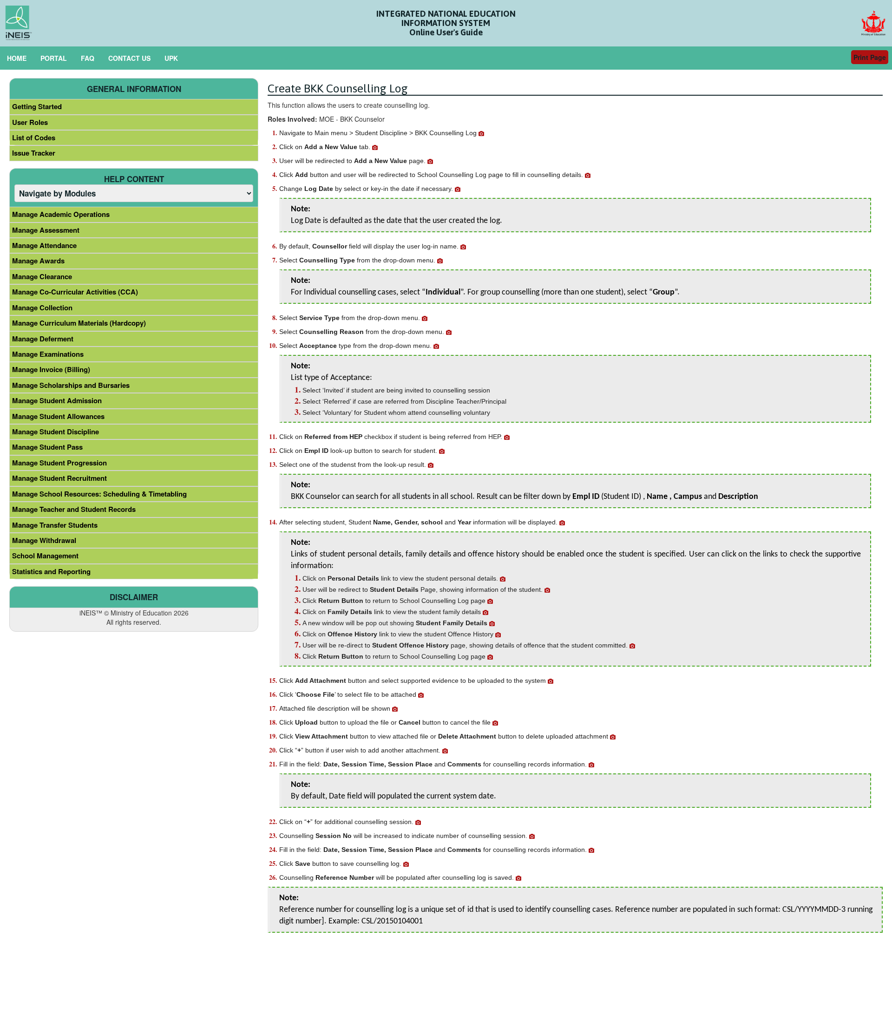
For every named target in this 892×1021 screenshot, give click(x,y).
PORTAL (53, 58)
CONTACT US (129, 58)
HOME (16, 58)
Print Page (869, 57)
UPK (171, 58)
